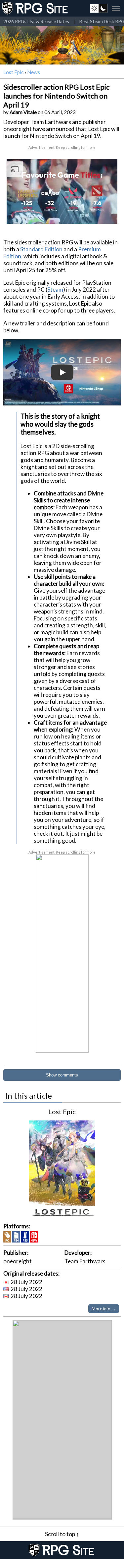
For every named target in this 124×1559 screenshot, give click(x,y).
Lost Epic (13, 72)
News (33, 72)
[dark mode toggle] (98, 8)
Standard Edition (41, 249)
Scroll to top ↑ (62, 1534)
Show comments (62, 1075)
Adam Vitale (23, 112)
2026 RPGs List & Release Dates (36, 21)
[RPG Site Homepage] (36, 8)
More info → (104, 1308)
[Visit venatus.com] (107, 213)
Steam (55, 289)
